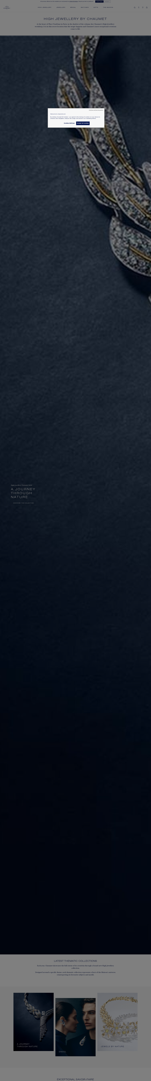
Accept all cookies (83, 123)
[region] (76, 118)
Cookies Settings (69, 123)
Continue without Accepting (96, 110)
